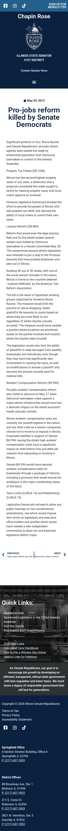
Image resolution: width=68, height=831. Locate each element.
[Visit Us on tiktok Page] (25, 727)
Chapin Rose (34, 16)
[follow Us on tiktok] (25, 6)
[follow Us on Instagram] (16, 6)
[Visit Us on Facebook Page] (7, 727)
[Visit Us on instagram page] (16, 727)
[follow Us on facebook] (7, 6)
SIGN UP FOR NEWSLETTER (57, 6)
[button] (34, 82)
